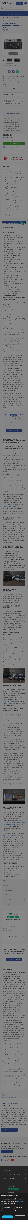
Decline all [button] (20, 1217)
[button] (14, 1214)
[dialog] (14, 1206)
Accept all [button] (7, 1217)
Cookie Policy (20, 1201)
